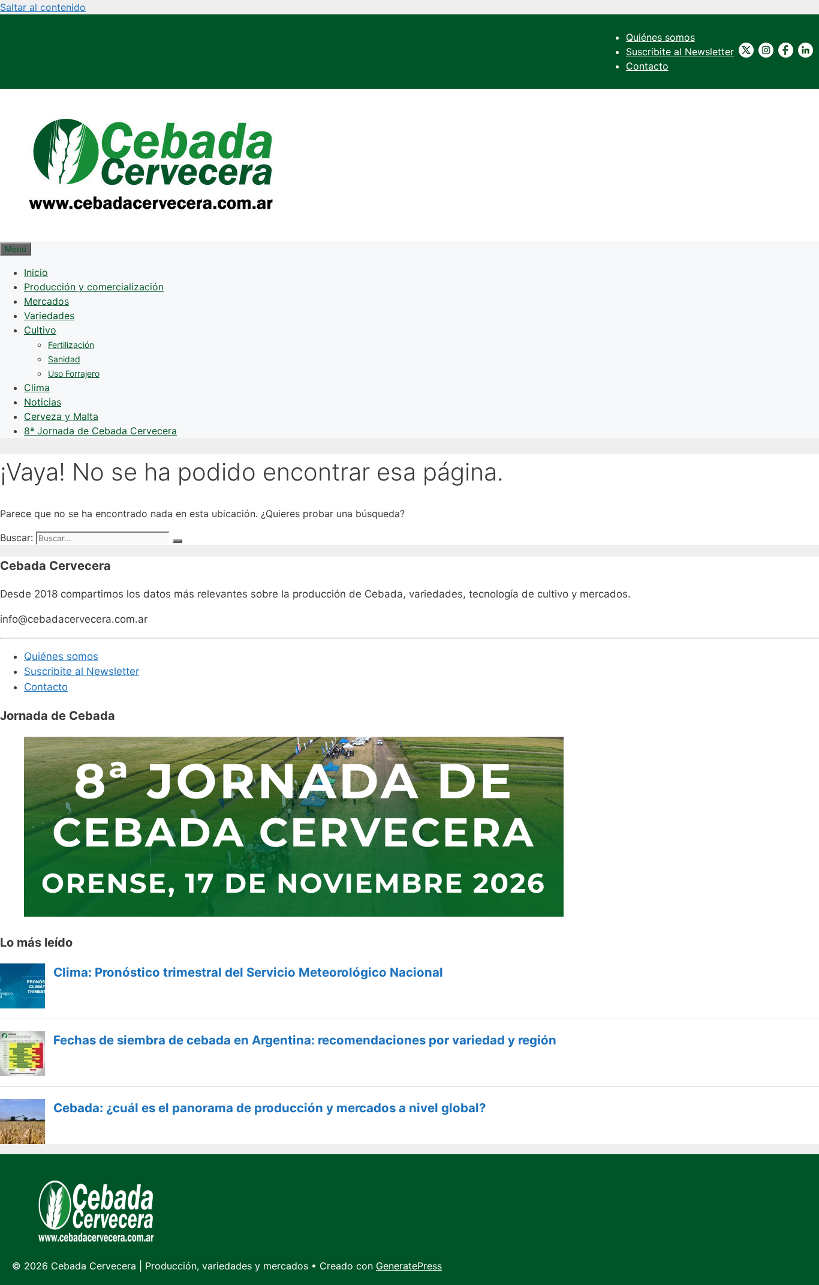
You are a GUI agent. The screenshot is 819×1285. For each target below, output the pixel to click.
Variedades (49, 316)
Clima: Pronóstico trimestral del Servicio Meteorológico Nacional (248, 972)
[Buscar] (177, 541)
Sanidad (64, 359)
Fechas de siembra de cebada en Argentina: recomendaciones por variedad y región (304, 1040)
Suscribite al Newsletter (680, 52)
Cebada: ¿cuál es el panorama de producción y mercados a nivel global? (269, 1108)
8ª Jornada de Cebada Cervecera (100, 431)
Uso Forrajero (74, 373)
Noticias (42, 402)
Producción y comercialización (94, 287)
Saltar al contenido (43, 7)
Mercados (46, 301)
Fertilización (71, 345)
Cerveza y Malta (61, 416)
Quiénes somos (660, 37)
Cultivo (40, 330)
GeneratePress (409, 1266)
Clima (37, 388)
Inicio (36, 272)
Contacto (647, 66)
